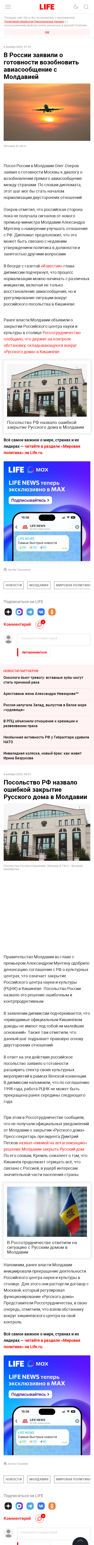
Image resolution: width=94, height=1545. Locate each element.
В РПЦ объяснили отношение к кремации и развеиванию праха (40, 723)
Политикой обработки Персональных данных (34, 21)
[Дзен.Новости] (8, 611)
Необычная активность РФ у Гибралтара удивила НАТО (46, 739)
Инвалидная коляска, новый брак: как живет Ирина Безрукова (42, 755)
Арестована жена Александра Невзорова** (41, 693)
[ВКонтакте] (41, 611)
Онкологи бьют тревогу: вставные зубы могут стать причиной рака (43, 680)
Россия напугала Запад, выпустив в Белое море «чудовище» (44, 707)
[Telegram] (30, 611)
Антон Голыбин (18, 1463)
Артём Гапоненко (19, 569)
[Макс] (19, 611)
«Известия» (52, 266)
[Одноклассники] (52, 611)
